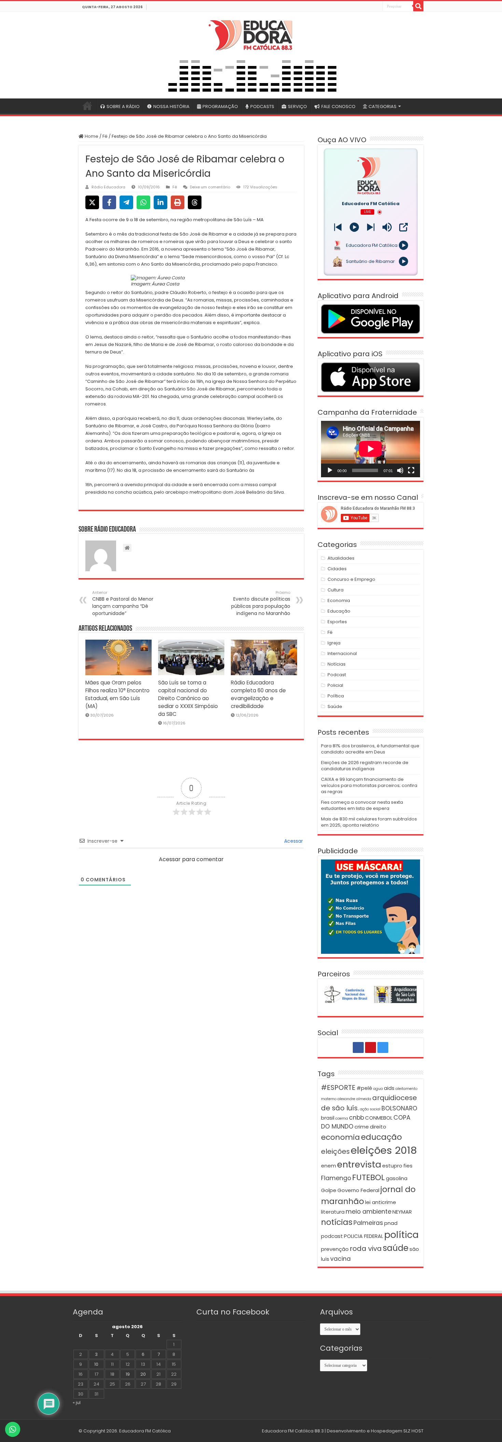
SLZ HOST (413, 1431)
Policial (335, 685)
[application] (370, 449)
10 (96, 1364)
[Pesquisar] (418, 6)
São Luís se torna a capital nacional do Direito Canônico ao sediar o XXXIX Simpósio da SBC (188, 698)
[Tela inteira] (411, 470)
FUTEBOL (368, 1177)
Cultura (335, 590)
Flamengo (336, 1178)
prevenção (335, 1249)
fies (408, 1165)
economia (340, 1137)
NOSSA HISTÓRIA (171, 106)
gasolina (396, 1178)
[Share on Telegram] (126, 202)
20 (143, 1374)
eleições (335, 1151)
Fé (105, 136)
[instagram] (377, 6)
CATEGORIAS (382, 106)
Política (335, 696)
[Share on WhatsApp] (143, 202)
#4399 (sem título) (87, 105)
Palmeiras (368, 1223)
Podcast (336, 674)
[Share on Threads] (194, 202)
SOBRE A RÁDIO (123, 106)
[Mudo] (400, 470)
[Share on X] (92, 202)
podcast (332, 1236)
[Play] (354, 227)
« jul (77, 1402)
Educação (338, 611)
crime (361, 1126)
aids (389, 1088)
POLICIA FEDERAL (363, 1236)
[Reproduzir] (329, 470)
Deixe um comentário (210, 187)
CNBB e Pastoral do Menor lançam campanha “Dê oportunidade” (122, 603)
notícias (336, 1222)
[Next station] (338, 227)
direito (378, 1126)
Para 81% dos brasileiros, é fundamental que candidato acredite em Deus (370, 749)
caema (341, 1118)
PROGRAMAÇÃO (220, 106)
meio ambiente (368, 1211)
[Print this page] (177, 202)
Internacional (342, 653)
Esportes (337, 621)
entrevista (359, 1164)
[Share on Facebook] (109, 202)
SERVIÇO (297, 106)
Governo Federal (358, 1190)
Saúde (334, 706)
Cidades (337, 568)
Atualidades (340, 558)
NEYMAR (402, 1211)
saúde (395, 1248)
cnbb (356, 1117)
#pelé (364, 1088)
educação (381, 1137)
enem (328, 1165)
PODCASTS (262, 106)
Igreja (333, 643)
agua (378, 1088)
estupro (392, 1165)
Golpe (328, 1190)
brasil (327, 1117)
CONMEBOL (378, 1117)
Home (91, 136)
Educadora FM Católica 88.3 (293, 1431)
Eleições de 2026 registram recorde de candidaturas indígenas (364, 765)
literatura (333, 1211)
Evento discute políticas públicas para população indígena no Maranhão (260, 603)
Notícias (336, 664)
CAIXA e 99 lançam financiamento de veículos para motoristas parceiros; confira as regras (369, 785)
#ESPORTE (338, 1087)
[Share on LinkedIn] (160, 202)
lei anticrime (380, 1202)
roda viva (366, 1248)
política (401, 1234)
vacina (340, 1259)
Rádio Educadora (108, 187)
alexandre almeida (354, 1098)
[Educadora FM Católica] (251, 34)
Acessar (293, 841)
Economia (338, 600)
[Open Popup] (403, 227)
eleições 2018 (384, 1150)
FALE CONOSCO (338, 106)
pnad (391, 1223)
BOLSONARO (399, 1108)
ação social (370, 1109)
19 (128, 1374)
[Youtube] (369, 6)
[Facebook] (362, 6)
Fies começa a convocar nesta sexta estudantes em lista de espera (362, 805)
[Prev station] (370, 227)
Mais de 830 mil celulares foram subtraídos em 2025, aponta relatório (369, 822)
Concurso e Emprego (351, 579)
